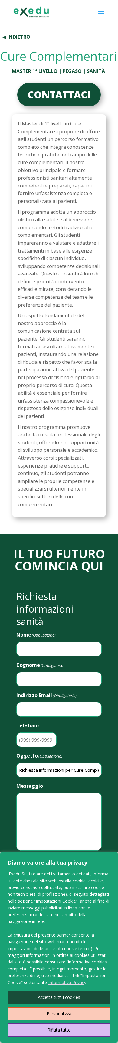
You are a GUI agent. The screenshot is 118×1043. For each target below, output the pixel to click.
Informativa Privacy (67, 982)
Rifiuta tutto (59, 1030)
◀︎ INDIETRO (16, 37)
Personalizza (59, 1013)
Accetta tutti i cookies (59, 997)
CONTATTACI (59, 94)
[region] (59, 947)
